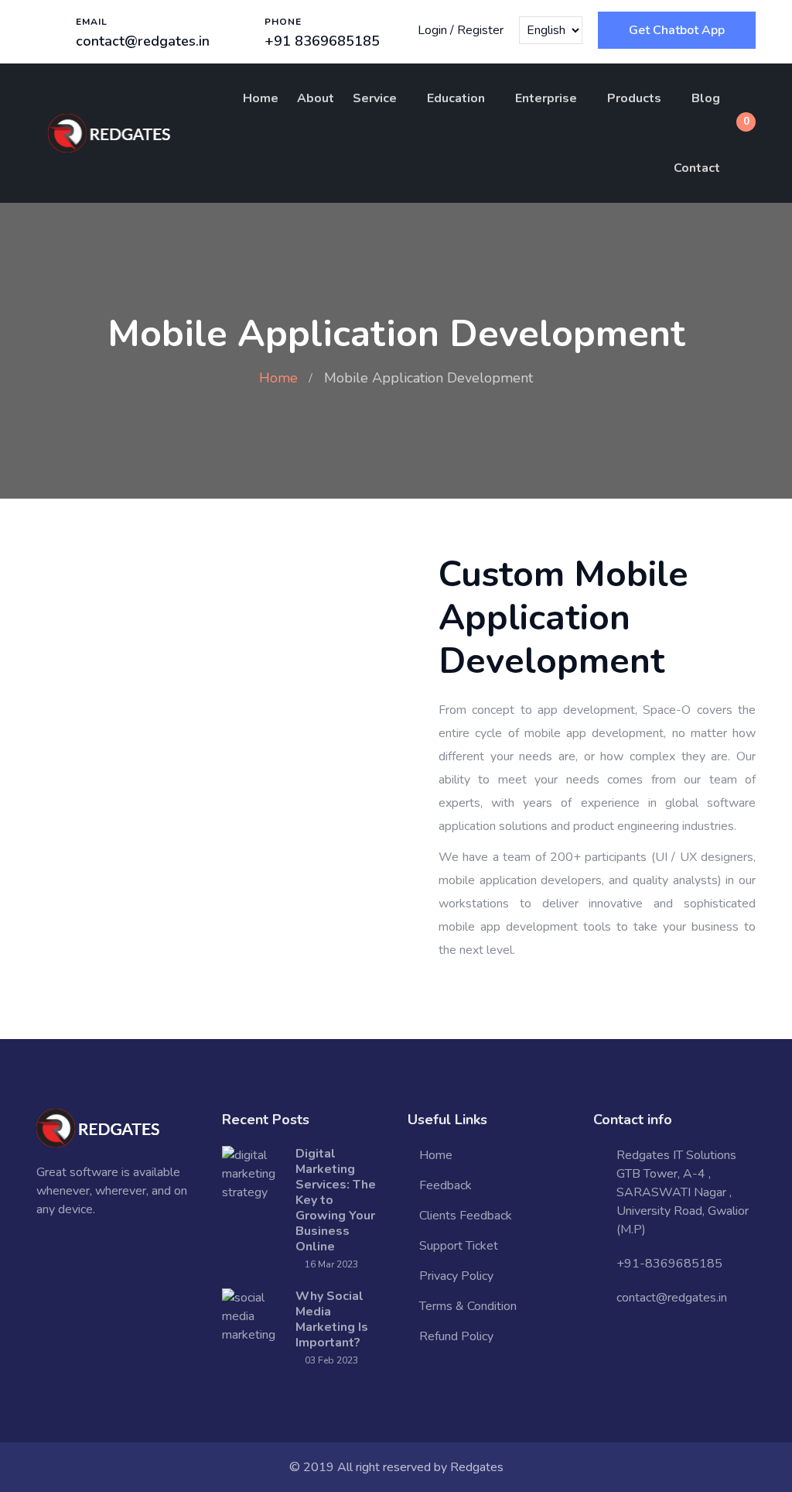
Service (375, 98)
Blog (705, 98)
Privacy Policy (456, 1275)
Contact (697, 168)
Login (432, 30)
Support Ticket (458, 1245)
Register (480, 30)
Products (634, 98)
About (315, 98)
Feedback (445, 1185)
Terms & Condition (468, 1306)
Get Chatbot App (677, 30)
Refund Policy (456, 1336)
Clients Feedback (465, 1215)
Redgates (477, 1467)
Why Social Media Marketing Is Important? (331, 1319)
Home (260, 98)
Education (456, 98)
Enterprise (546, 98)
